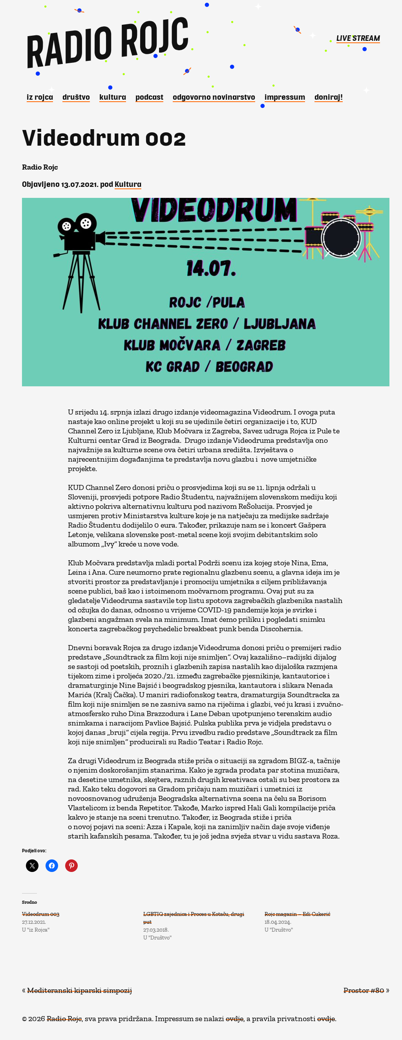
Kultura (112, 96)
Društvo (76, 96)
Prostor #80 (364, 988)
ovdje (234, 1016)
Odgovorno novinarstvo (214, 96)
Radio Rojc (64, 1016)
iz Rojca (40, 96)
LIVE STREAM (358, 37)
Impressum (285, 96)
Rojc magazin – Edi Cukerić (297, 912)
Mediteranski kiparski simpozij (79, 988)
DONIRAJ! (328, 96)
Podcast (149, 96)
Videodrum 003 (40, 912)
